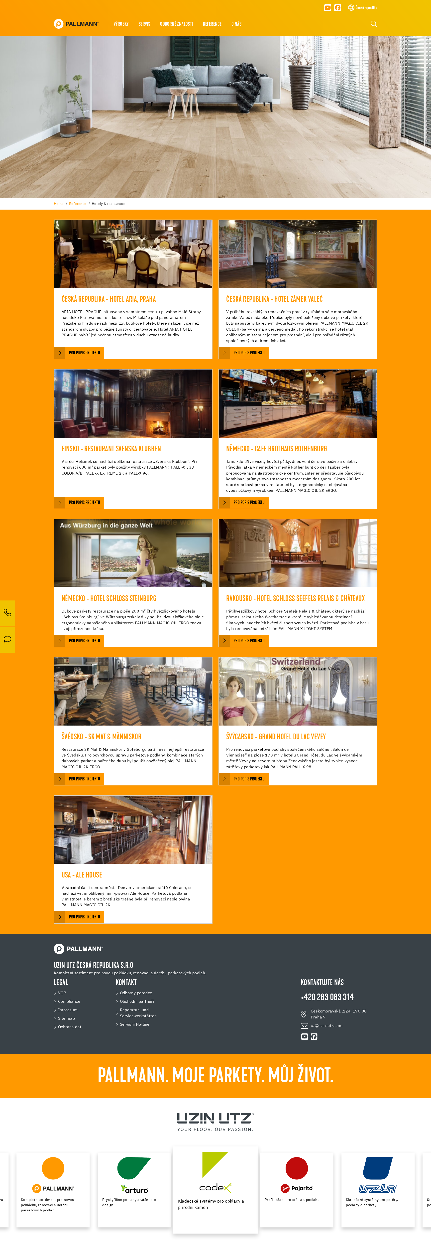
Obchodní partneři (137, 1002)
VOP (62, 993)
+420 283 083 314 (327, 998)
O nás (236, 24)
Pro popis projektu (84, 353)
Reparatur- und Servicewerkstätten (138, 1013)
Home (59, 204)
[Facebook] (338, 8)
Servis (144, 24)
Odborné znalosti (176, 24)
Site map (66, 1019)
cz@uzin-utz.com (326, 1026)
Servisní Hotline (135, 1025)
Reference (212, 24)
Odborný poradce (136, 993)
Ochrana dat (69, 1027)
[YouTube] (328, 8)
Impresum (68, 1010)
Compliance (69, 1002)
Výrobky (121, 24)
